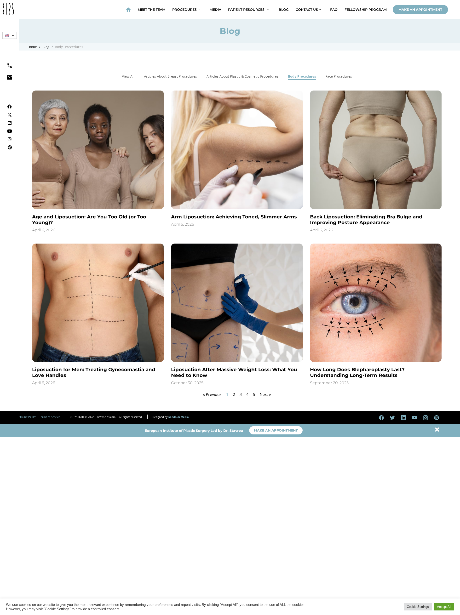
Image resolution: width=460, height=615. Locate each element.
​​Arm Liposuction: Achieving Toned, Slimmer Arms (234, 217)
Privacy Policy (27, 416)
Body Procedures (68, 47)
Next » (265, 394)
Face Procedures (339, 76)
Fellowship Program (366, 9)
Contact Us (307, 9)
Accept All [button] (444, 607)
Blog (284, 9)
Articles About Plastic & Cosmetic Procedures (242, 76)
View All (128, 76)
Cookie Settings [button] (418, 607)
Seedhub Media (178, 417)
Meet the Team (151, 9)
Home (32, 47)
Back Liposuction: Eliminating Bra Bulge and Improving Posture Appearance (366, 219)
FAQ (334, 9)
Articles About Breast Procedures (170, 76)
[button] (9, 35)
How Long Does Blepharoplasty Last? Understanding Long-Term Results (357, 372)
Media (215, 9)
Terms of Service (49, 417)
